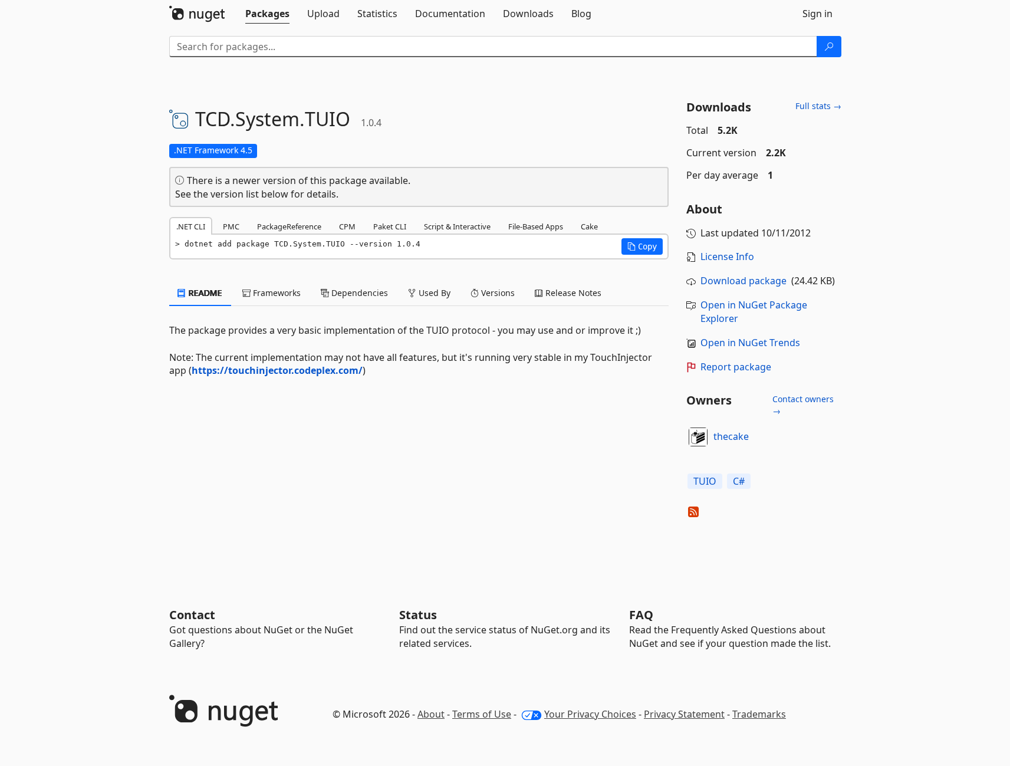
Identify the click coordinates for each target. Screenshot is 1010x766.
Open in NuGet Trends (750, 342)
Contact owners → (803, 404)
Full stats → (818, 105)
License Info (727, 256)
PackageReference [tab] (289, 226)
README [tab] (204, 292)
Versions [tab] (497, 292)
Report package (735, 366)
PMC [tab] (231, 226)
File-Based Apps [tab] (535, 226)
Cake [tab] (589, 226)
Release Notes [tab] (572, 292)
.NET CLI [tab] (190, 226)
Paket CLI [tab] (389, 226)
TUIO (704, 481)
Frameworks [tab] (276, 292)
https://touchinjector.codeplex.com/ (277, 370)
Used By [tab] (433, 292)
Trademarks (759, 714)
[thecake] (698, 437)
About (431, 714)
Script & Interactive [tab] (457, 226)
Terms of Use (481, 714)
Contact (192, 615)
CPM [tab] (347, 226)
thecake (731, 436)
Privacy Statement (684, 714)
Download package (743, 280)
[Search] (829, 46)
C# (739, 481)
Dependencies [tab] (358, 292)
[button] (642, 246)
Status (418, 615)
